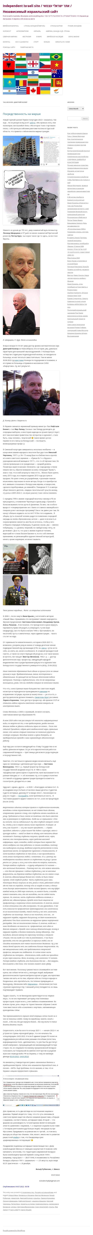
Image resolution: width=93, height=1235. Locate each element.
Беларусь (6, 42)
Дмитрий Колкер (26, 1198)
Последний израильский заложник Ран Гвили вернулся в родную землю (77, 313)
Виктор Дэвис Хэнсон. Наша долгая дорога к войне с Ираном (78, 278)
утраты (51, 1207)
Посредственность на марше (22, 114)
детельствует (43, 697)
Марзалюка (32, 984)
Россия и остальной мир (44, 1192)
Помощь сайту (9, 47)
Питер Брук (15, 1204)
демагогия (15, 1198)
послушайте (23, 796)
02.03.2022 (14, 1056)
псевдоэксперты (41, 1204)
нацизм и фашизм (39, 1201)
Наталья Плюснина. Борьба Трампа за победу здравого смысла (78, 270)
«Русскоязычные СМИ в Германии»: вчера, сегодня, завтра (78, 232)
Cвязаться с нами (62, 42)
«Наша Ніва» (13, 1195)
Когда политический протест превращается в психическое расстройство (78, 154)
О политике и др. (27, 1192)
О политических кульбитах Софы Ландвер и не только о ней (78, 180)
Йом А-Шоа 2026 (73, 258)
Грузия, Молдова (75, 26)
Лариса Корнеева (48, 1198)
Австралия (27, 37)
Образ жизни (73, 37)
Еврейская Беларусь (11, 26)
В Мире (39, 37)
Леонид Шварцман (10, 1201)
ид (14, 1137)
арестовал (19, 360)
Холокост (7, 31)
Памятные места (26, 47)
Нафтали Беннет (24, 1201)
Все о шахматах (22, 42)
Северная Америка (10, 37)
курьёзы (36, 1198)
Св (36, 697)
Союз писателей (41, 1207)
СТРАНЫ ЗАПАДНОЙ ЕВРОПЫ (34, 26)
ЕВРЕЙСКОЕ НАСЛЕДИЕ (55, 37)
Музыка (47, 42)
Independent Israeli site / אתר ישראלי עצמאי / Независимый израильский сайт (37, 9)
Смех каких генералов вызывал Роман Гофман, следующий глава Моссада (77, 327)
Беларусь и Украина (26, 1195)
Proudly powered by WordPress (14, 1231)
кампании (43, 691)
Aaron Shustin (26, 1210)
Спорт (36, 42)
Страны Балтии (56, 26)
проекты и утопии (28, 1204)
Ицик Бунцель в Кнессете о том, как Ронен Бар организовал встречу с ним (78, 206)
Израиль (37, 31)
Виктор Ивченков (42, 1195)
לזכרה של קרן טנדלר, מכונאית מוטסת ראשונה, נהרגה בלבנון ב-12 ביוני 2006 (78, 252)
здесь (43, 648)
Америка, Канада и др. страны (58, 31)
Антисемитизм (22, 31)
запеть (32, 123)
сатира (13, 1207)
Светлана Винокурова (25, 1207)
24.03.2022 (24, 1056)
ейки (17, 1137)
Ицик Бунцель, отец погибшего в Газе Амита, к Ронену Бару (77, 287)
